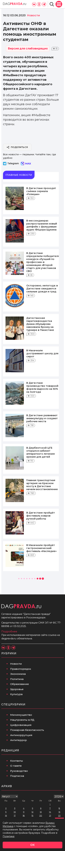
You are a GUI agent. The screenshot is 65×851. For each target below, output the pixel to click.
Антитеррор (18, 740)
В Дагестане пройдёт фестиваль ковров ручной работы (40, 515)
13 (41, 812)
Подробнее (9, 631)
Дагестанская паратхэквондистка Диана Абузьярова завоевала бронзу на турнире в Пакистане (40, 324)
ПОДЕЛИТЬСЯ (19, 147)
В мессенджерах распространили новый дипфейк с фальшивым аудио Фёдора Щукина (41, 225)
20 (40, 815)
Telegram (13, 163)
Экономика (18, 673)
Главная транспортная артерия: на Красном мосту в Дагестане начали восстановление (42, 485)
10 (15, 812)
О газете (16, 765)
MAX (28, 163)
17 (15, 815)
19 (32, 815)
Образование (19, 684)
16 (6, 815)
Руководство (19, 770)
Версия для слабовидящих (28, 48)
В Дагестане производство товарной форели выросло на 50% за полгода (42, 387)
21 (50, 815)
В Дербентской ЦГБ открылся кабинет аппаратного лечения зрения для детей (40, 452)
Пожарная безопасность (27, 730)
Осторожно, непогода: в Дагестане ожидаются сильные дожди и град (42, 288)
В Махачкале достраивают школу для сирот (42, 353)
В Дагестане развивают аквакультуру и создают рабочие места (42, 418)
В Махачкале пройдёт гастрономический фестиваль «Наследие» (41, 548)
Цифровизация (21, 725)
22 (59, 815)
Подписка (17, 775)
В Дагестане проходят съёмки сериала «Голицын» (41, 191)
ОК (32, 845)
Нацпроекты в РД (22, 719)
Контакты (16, 760)
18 (24, 815)
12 (32, 812)
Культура (16, 694)
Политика (17, 679)
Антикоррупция (21, 735)
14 (50, 812)
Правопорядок (20, 668)
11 (23, 812)
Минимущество (21, 714)
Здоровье (17, 689)
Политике (8, 836)
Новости (16, 663)
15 (59, 812)
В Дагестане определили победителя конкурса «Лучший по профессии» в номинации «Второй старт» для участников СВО (42, 262)
